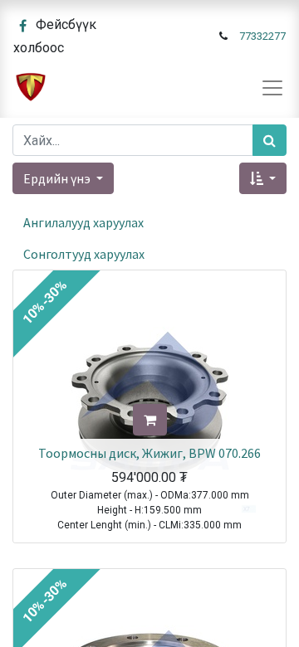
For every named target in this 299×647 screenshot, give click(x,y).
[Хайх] (269, 140)
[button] (263, 178)
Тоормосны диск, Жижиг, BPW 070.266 (149, 453)
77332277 (262, 36)
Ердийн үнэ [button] (58, 178)
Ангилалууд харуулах (83, 222)
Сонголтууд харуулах (84, 254)
